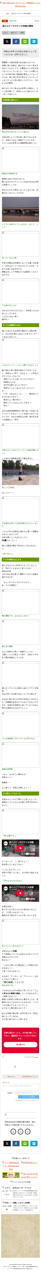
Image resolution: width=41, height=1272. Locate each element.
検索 (37, 4)
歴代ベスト (14, 32)
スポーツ (5, 32)
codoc (36, 1057)
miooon (37, 21)
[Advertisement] (20, 1236)
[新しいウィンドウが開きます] (13, 1131)
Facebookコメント (30, 1076)
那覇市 (22, 32)
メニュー (4, 4)
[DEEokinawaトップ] (2, 14)
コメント (11, 1076)
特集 (5, 21)
